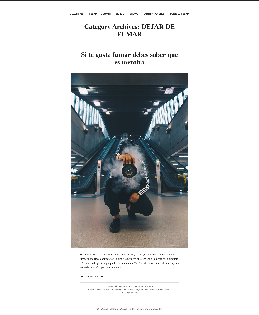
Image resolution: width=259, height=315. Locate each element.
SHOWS (134, 14)
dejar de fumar (142, 289)
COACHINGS (77, 14)
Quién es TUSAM (179, 14)
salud (160, 289)
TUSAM (109, 286)
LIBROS (120, 14)
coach (93, 289)
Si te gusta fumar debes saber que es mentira (129, 58)
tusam (166, 289)
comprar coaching (113, 289)
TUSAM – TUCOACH (100, 14)
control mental (128, 289)
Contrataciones (154, 14)
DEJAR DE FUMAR (145, 286)
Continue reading (94, 276)
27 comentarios (131, 293)
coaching (101, 289)
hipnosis (153, 289)
